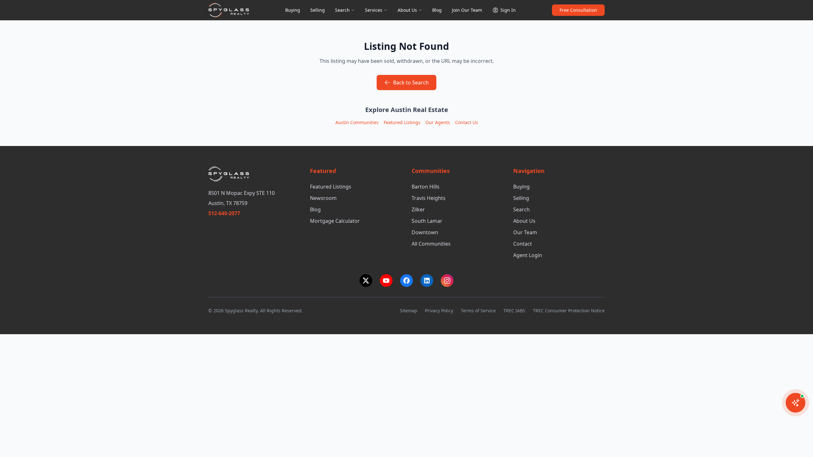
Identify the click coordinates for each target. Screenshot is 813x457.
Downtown (425, 232)
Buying (292, 10)
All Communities (431, 243)
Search (342, 10)
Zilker (418, 209)
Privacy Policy (439, 311)
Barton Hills (426, 186)
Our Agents (438, 122)
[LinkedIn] (426, 280)
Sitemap (408, 311)
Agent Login (527, 255)
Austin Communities (357, 122)
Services (373, 10)
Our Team (525, 232)
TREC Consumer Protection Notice (569, 311)
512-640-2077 (224, 213)
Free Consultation (578, 10)
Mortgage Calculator (335, 220)
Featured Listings (402, 122)
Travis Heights (429, 198)
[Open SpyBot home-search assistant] (795, 403)
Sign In (508, 10)
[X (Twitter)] (365, 280)
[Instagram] (447, 280)
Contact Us (466, 122)
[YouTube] (386, 280)
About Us (407, 10)
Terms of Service (478, 311)
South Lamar (427, 220)
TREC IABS (514, 311)
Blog (437, 10)
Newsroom (323, 198)
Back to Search (411, 82)
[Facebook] (406, 280)
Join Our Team (467, 10)
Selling (317, 10)
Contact (522, 243)
